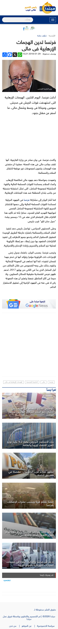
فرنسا (27, 200)
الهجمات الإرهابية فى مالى (13, 382)
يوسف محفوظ (49, 54)
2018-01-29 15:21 (32, 54)
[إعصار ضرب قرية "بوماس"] (29, 496)
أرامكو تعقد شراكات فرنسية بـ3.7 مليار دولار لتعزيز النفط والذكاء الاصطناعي (29, 533)
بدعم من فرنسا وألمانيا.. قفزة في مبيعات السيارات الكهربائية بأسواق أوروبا (30, 563)
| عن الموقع (29, 626)
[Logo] (29, 7)
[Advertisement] (29, 344)
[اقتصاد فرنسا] (29, 406)
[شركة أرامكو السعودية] (29, 526)
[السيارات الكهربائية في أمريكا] (29, 556)
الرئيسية (52, 36)
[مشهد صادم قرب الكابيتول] (29, 466)
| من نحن (15, 626)
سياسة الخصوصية (46, 626)
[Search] (3, 18)
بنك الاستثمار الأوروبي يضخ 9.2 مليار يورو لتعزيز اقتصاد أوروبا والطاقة (30, 443)
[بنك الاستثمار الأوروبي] (29, 436)
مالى (43, 382)
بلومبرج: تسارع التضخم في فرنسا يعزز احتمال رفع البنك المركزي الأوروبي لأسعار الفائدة (31, 412)
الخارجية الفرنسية (32, 382)
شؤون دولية (42, 36)
